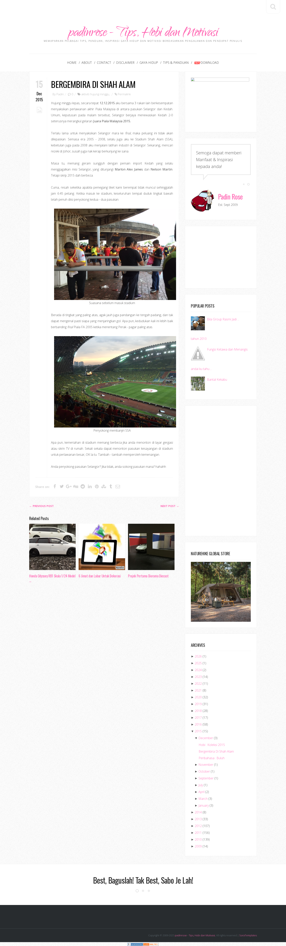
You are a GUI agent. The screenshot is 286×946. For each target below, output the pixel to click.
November (205, 764)
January (203, 805)
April (201, 792)
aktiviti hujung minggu (95, 94)
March (203, 798)
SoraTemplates (248, 935)
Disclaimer (125, 62)
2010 (198, 839)
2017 (198, 717)
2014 (198, 812)
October (204, 771)
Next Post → (170, 506)
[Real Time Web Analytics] (151, 944)
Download (210, 62)
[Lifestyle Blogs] (135, 944)
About (87, 62)
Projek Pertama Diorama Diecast (148, 575)
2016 (198, 724)
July (200, 785)
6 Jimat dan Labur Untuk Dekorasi (99, 575)
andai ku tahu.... (201, 369)
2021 (198, 690)
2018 (198, 711)
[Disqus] (104, 645)
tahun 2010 (199, 339)
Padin (60, 94)
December (205, 738)
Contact (104, 62)
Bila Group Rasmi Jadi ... (223, 319)
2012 (198, 826)
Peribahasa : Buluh (212, 758)
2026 (198, 656)
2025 (198, 663)
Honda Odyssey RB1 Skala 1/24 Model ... (52, 578)
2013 (198, 819)
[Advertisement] (143, 8)
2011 (198, 833)
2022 (198, 683)
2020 (198, 697)
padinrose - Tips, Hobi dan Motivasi (143, 33)
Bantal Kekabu (217, 379)
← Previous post (41, 506)
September (206, 778)
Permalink (124, 94)
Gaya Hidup (148, 62)
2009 (198, 846)
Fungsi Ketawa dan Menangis (227, 349)
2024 (198, 670)
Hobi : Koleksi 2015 (212, 745)
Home (71, 62)
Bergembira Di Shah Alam (93, 84)
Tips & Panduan (176, 62)
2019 (198, 704)
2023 (198, 677)
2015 (198, 731)
